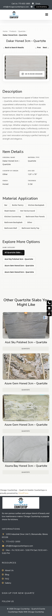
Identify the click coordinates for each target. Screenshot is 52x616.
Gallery (8, 583)
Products (12, 31)
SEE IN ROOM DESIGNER (34, 74)
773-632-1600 (13, 541)
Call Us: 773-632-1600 (21, 3)
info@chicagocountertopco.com (19, 545)
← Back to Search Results (13, 47)
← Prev (38, 47)
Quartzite (21, 31)
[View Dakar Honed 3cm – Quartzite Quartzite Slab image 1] (26, 67)
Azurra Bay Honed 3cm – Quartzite (26, 466)
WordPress (23, 493)
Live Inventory (41, 7)
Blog (7, 574)
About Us (9, 570)
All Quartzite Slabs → (13, 252)
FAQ (7, 578)
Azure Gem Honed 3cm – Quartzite (19, 265)
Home (5, 31)
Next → (46, 47)
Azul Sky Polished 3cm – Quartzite (19, 259)
